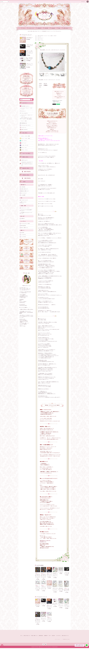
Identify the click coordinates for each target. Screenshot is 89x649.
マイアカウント (83, 1)
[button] (38, 62)
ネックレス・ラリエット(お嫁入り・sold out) (50, 35)
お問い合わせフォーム (65, 635)
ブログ (50, 635)
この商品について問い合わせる (56, 102)
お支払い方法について (27, 635)
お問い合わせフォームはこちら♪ (45, 540)
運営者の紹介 (41, 635)
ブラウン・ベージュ (40, 40)
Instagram (53, 28)
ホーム (24, 28)
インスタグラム (58, 635)
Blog (59, 28)
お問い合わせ (65, 28)
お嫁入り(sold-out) (40, 35)
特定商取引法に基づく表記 (66, 639)
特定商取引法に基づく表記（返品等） (57, 100)
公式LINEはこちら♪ (43, 541)
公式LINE (46, 28)
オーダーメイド (31, 28)
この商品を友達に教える (55, 101)
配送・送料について (35, 635)
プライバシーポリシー (57, 639)
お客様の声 (39, 28)
